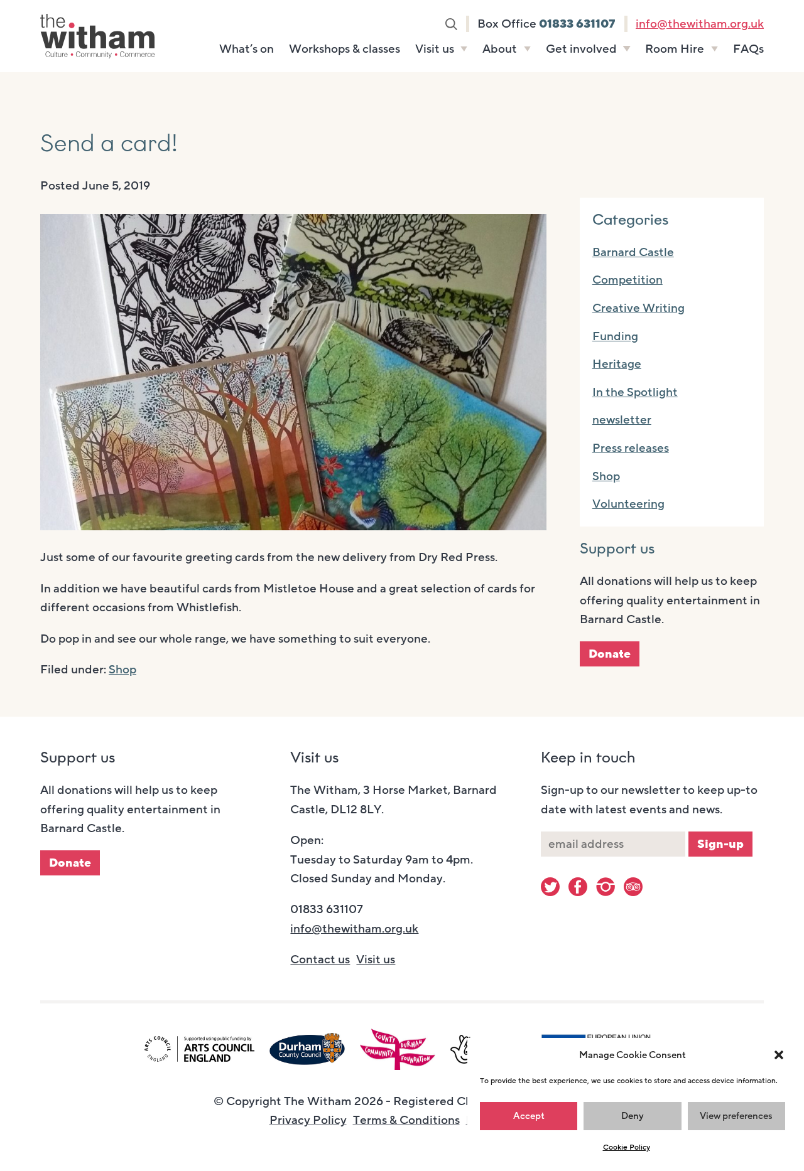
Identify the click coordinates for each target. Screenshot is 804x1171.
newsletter (621, 420)
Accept (529, 1116)
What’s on (246, 49)
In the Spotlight (635, 392)
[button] (779, 1055)
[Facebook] (577, 886)
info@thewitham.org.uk (700, 24)
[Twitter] (550, 886)
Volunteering (628, 504)
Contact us (320, 959)
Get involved (581, 49)
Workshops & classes (344, 49)
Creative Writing (638, 308)
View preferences (736, 1116)
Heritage (616, 364)
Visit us (434, 49)
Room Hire (674, 49)
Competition (627, 280)
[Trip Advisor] (633, 886)
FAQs (748, 49)
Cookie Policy (626, 1147)
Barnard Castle (633, 252)
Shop (122, 669)
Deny (632, 1116)
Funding (615, 336)
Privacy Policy (308, 1120)
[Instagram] (605, 886)
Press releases (630, 448)
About (499, 49)
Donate (610, 654)
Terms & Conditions (406, 1120)
